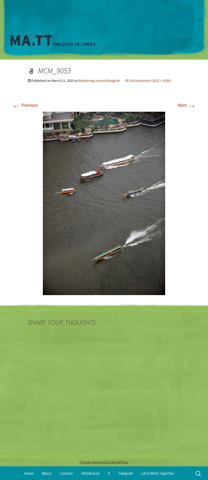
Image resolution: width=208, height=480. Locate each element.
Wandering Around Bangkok (99, 80)
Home (28, 473)
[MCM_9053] (104, 203)
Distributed (90, 473)
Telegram (125, 473)
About (46, 473)
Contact (66, 473)
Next (187, 105)
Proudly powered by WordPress (104, 462)
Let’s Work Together (157, 473)
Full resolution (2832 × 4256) (150, 80)
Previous (25, 105)
